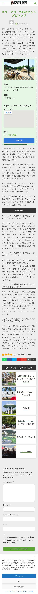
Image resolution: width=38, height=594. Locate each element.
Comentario (8, 482)
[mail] (28, 359)
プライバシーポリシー (21, 591)
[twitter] (14, 359)
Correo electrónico (11, 515)
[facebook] (9, 359)
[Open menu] (3, 3)
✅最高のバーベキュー (22, 23)
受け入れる (19, 576)
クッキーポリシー (10, 591)
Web (5, 525)
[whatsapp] (4, 359)
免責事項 (30, 591)
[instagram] (23, 359)
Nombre (7, 505)
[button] (35, 556)
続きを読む (12, 135)
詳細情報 (19, 140)
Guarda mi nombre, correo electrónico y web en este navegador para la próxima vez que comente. (18, 540)
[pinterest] (19, 359)
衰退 (19, 581)
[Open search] (35, 3)
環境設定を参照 (19, 587)
